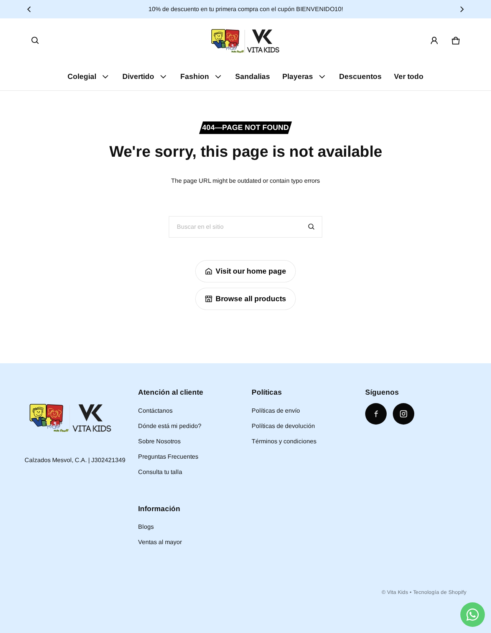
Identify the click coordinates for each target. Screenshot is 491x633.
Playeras (297, 76)
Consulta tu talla (160, 472)
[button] (35, 40)
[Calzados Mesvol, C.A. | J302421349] (245, 41)
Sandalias (252, 76)
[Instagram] (403, 414)
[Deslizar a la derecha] (461, 9)
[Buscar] (311, 227)
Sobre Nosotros (159, 441)
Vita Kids (397, 592)
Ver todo (408, 76)
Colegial (82, 76)
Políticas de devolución (283, 426)
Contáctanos (155, 410)
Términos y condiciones (284, 441)
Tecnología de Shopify (439, 592)
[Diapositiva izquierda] (29, 9)
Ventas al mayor (160, 542)
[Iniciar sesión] (434, 40)
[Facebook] (376, 414)
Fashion (194, 76)
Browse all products (251, 299)
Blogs (146, 526)
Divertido (138, 76)
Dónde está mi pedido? (169, 426)
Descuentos (360, 76)
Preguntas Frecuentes (168, 456)
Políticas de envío (276, 410)
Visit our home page (251, 271)
